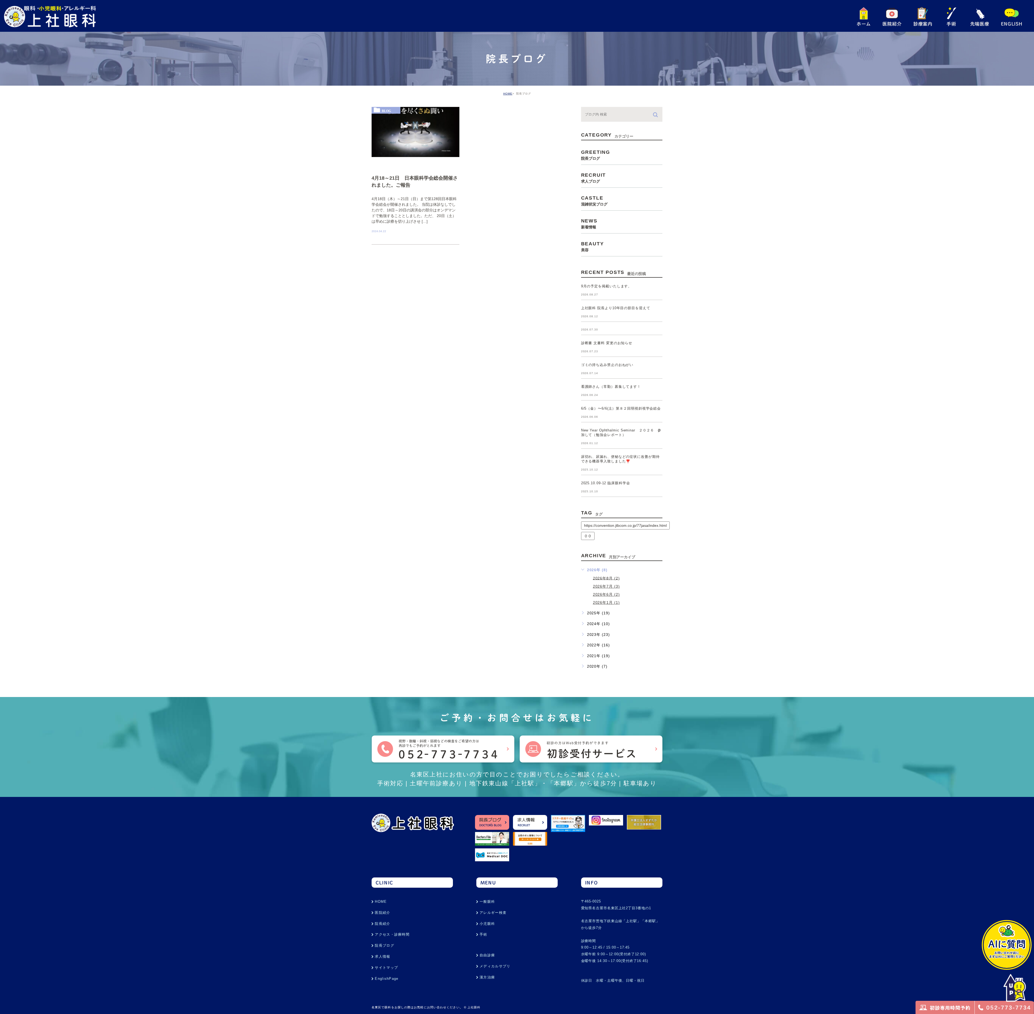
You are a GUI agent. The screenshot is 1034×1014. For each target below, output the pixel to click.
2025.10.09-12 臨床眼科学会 (605, 483)
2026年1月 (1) (606, 602)
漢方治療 (487, 977)
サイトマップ (386, 968)
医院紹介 (382, 913)
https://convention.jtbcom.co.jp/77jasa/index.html (625, 525)
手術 (483, 934)
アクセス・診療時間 (392, 934)
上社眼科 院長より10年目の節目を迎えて (615, 308)
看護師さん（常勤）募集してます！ (611, 387)
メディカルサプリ (495, 966)
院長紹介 (382, 924)
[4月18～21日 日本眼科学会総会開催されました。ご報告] (415, 132)
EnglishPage (386, 979)
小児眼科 (487, 924)
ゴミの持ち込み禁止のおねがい (607, 365)
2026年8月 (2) (606, 578)
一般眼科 (487, 902)
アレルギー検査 (493, 913)
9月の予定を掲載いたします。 (606, 286)
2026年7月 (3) (606, 586)
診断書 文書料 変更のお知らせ (607, 343)
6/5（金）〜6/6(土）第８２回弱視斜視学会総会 (621, 409)
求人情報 (382, 956)
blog (386, 110)
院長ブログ (384, 945)
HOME (507, 93)
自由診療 (487, 955)
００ (588, 536)
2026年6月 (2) (606, 594)
